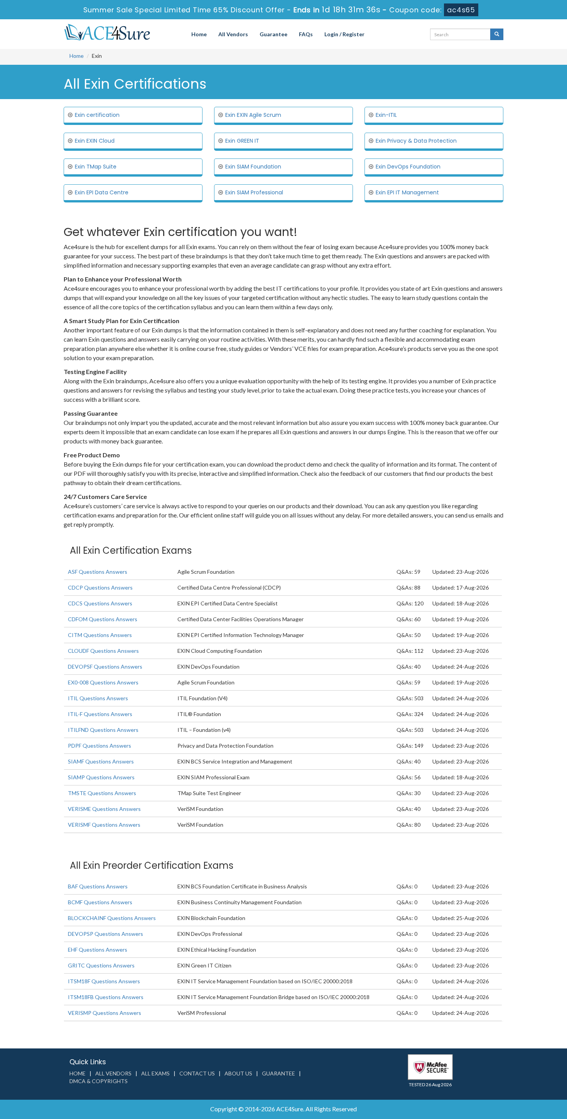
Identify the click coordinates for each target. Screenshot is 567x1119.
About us (238, 1073)
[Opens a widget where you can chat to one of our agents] (538, 1105)
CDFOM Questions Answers (102, 619)
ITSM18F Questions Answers (104, 981)
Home (199, 34)
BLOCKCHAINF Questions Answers (112, 918)
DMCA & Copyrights (98, 1081)
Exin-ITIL (386, 115)
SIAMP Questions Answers (101, 777)
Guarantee (273, 34)
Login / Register (344, 34)
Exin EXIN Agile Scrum (253, 115)
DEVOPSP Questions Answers (105, 933)
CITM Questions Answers (100, 635)
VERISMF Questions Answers (104, 824)
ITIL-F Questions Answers (100, 714)
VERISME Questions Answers (104, 809)
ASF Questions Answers (97, 571)
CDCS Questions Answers (100, 603)
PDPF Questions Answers (99, 745)
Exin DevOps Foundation (408, 166)
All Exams (155, 1073)
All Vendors (233, 34)
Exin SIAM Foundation (253, 166)
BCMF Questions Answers (100, 902)
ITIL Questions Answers (98, 698)
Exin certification (97, 115)
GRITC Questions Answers (101, 965)
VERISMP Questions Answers (104, 1012)
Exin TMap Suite (95, 166)
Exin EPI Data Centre (101, 192)
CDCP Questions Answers (100, 587)
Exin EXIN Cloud (95, 141)
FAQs (306, 34)
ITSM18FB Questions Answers (105, 997)
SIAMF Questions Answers (101, 761)
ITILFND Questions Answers (103, 729)
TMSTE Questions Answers (102, 793)
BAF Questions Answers (98, 886)
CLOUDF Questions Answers (103, 650)
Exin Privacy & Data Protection (416, 141)
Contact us (197, 1073)
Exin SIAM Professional (254, 192)
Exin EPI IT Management (407, 192)
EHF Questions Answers (97, 949)
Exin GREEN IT (242, 141)
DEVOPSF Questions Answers (105, 666)
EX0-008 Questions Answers (103, 682)
